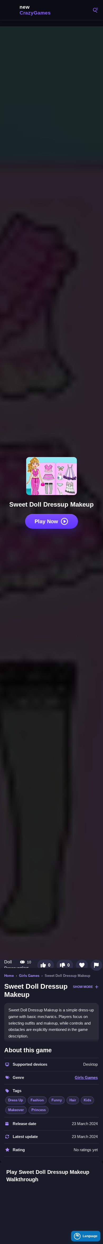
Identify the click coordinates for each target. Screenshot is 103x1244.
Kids (87, 1100)
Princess (38, 1110)
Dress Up (15, 1100)
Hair (72, 1100)
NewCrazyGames (29, 10)
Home (9, 976)
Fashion (37, 1100)
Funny (57, 1100)
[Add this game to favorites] (82, 965)
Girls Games (29, 976)
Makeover (16, 1110)
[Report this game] (96, 965)
